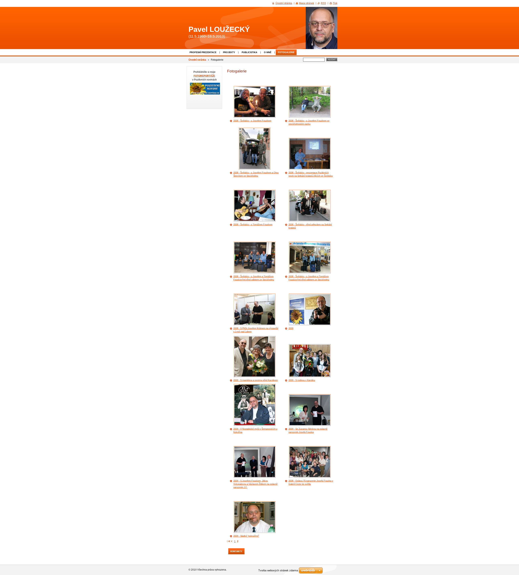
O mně (267, 52)
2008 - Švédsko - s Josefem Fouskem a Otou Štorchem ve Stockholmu (256, 174)
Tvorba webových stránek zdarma (278, 570)
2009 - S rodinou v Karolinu (301, 380)
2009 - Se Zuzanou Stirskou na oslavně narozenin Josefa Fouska (307, 430)
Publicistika (249, 52)
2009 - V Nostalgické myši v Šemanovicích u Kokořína (255, 430)
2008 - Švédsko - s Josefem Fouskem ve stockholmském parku (308, 122)
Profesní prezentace (203, 52)
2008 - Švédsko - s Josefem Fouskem (252, 120)
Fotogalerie (286, 52)
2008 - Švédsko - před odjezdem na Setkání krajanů (310, 226)
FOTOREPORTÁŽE (204, 75)
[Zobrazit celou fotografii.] (255, 102)
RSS (323, 3)
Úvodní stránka (197, 59)
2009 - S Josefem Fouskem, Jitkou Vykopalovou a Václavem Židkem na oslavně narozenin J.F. (255, 484)
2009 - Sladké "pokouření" (246, 536)
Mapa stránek (306, 3)
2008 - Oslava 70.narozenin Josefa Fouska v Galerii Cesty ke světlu (310, 482)
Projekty (229, 52)
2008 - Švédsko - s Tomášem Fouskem (252, 224)
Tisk (335, 3)
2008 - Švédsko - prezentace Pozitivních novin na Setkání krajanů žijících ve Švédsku (310, 174)
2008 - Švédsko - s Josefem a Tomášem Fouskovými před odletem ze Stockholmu (253, 278)
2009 (290, 328)
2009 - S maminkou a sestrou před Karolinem (255, 380)
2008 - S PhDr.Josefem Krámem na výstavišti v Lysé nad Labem (255, 330)
